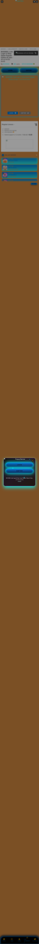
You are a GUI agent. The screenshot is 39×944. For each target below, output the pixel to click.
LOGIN (19, 465)
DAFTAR (19, 471)
